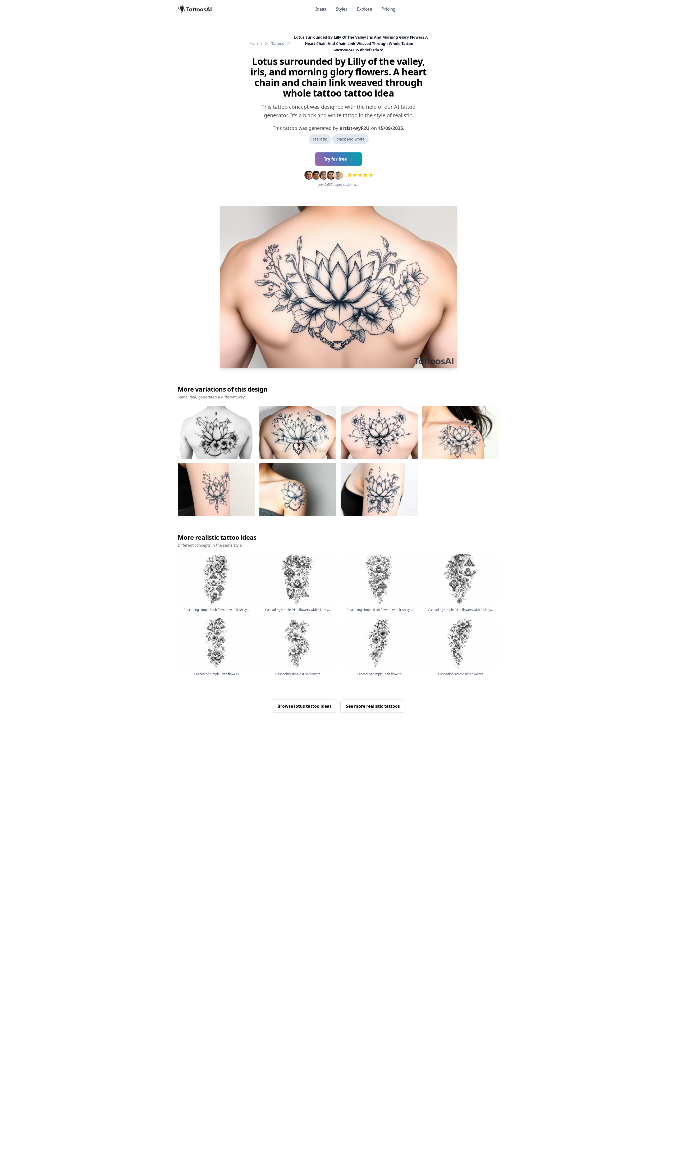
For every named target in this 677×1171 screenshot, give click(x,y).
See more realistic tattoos (373, 706)
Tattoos (277, 43)
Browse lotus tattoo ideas (304, 706)
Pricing (389, 9)
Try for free (335, 159)
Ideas (320, 9)
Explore (364, 9)
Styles (341, 9)
